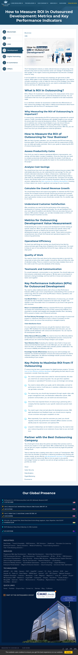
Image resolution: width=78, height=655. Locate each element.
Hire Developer (16, 3)
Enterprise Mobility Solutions (12, 562)
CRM (9, 44)
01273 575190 (8, 509)
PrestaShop (40, 580)
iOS (46, 573)
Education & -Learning (63, 543)
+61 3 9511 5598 (8, 531)
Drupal (71, 575)
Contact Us (29, 588)
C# (11, 571)
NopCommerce (61, 580)
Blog (43, 588)
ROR (61, 571)
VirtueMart (7, 582)
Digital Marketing (14, 56)
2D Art (53, 556)
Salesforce (20, 577)
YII (45, 571)
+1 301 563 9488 (8, 502)
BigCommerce (50, 580)
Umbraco (21, 575)
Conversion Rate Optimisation (63, 564)
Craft (35, 575)
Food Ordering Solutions (51, 545)
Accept (68, 652)
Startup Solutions (22, 545)
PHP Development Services (12, 556)
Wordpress (29, 575)
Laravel (40, 571)
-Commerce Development (12, 558)
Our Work (62, 3)
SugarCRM (29, 577)
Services (53, 3)
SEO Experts (53, 573)
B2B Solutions (30, 543)
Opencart (15, 580)
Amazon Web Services (41, 558)
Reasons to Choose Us (10, 648)
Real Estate (7, 543)
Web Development (29, 556)
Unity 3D (58, 575)
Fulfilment (49, 588)
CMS (9, 38)
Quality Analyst (63, 577)
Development (12, 50)
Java (66, 571)
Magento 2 (50, 575)
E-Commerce (12, 63)
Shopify (45, 577)
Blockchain (11, 32)
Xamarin (21, 571)
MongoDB (7, 580)
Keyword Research (44, 560)
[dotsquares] (19, 595)
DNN (15, 571)
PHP (27, 571)
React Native (23, 573)
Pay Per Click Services (30, 560)
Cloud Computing (46, 564)
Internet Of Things (47, 562)
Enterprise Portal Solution (12, 564)
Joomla (64, 575)
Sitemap (37, 588)
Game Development (42, 556)
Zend (49, 571)
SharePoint (53, 577)
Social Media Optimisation (31, 562)
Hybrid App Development (54, 554)
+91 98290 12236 (9, 522)
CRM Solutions (67, 556)
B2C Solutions (41, 543)
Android (41, 573)
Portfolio (11, 588)
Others (9, 69)
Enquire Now (72, 3)
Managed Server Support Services (60, 558)
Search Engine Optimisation (12, 560)
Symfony (55, 571)
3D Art (59, 556)
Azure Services (27, 558)
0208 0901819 (8, 516)
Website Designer (64, 573)
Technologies (29, 3)
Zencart (14, 582)
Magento (42, 575)
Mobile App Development (36, 554)
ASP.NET (6, 571)
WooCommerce (30, 580)
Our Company (42, 3)
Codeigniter (37, 577)
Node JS (15, 573)
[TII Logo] (6, 3)
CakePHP (33, 571)
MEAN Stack (33, 573)
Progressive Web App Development (15, 554)
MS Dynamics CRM (9, 577)
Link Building (56, 560)
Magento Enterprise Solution (30, 564)
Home (5, 588)
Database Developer (10, 575)
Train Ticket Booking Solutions (13, 547)
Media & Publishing (36, 545)
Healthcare (51, 543)
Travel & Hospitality (18, 543)
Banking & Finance (9, 545)
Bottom (55, 591)
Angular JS (7, 573)
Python (21, 580)
